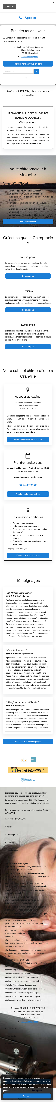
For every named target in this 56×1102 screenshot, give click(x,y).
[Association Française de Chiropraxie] (24, 760)
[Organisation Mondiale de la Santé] (28, 780)
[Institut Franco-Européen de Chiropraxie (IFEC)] (33, 760)
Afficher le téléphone (29, 56)
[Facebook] (28, 79)
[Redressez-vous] (28, 770)
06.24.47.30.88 (28, 485)
